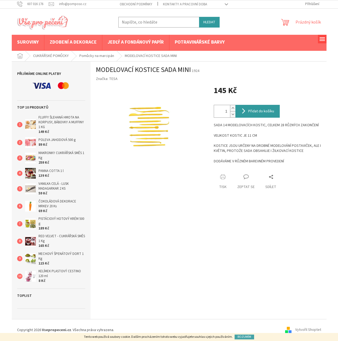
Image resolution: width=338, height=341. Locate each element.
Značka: (107, 79)
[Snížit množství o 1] (232, 114)
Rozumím (244, 337)
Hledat (209, 22)
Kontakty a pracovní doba (185, 4)
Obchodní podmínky (136, 4)
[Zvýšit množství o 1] (232, 108)
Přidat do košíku (261, 111)
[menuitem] (28, 42)
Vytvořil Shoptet (308, 330)
